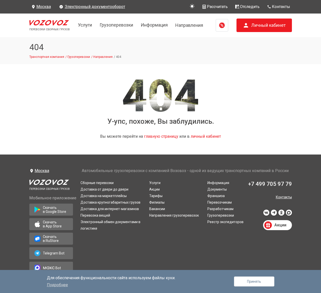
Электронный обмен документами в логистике (110, 225)
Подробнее (57, 284)
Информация (154, 25)
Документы (217, 189)
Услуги (85, 25)
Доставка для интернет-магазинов (110, 209)
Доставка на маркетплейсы (104, 196)
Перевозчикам (219, 202)
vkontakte (266, 214)
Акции (154, 189)
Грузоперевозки (116, 25)
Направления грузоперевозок (174, 215)
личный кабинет (206, 136)
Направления (189, 25)
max (289, 214)
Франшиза (216, 196)
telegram (274, 214)
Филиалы (157, 202)
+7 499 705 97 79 (270, 184)
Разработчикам (220, 209)
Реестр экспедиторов (225, 222)
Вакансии (157, 209)
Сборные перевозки (97, 183)
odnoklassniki (281, 214)
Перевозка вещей (95, 215)
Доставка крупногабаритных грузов (110, 202)
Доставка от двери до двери (104, 189)
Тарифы (156, 196)
